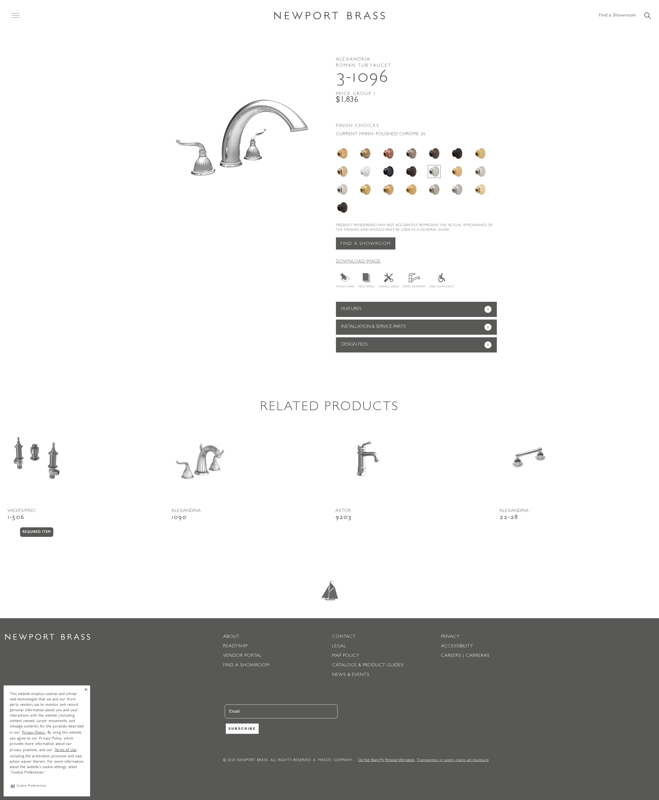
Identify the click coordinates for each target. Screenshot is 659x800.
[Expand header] (15, 15)
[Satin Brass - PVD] (365, 189)
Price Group (356, 94)
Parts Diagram (414, 287)
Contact (344, 637)
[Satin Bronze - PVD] (388, 189)
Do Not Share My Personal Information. (386, 760)
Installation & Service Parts (415, 327)
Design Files (415, 345)
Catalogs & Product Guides (368, 665)
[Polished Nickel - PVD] (342, 189)
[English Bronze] (434, 153)
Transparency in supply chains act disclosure (453, 760)
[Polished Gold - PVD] (457, 171)
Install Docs (388, 287)
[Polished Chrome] (434, 171)
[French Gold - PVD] (342, 171)
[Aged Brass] (342, 153)
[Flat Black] (457, 153)
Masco (324, 760)
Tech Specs (366, 287)
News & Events (350, 675)
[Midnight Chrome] (388, 171)
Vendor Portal (242, 656)
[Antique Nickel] (411, 153)
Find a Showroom (617, 15)
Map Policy (345, 656)
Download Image (358, 262)
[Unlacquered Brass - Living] (480, 189)
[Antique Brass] (365, 153)
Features (415, 309)
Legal (339, 646)
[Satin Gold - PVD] (411, 189)
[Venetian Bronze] (342, 207)
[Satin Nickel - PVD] (434, 189)
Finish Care (345, 287)
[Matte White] (365, 171)
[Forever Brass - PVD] (480, 153)
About (231, 637)
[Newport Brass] (329, 15)
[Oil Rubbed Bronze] (411, 171)
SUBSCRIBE (242, 728)
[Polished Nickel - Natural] (480, 171)
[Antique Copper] (388, 153)
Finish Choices (357, 126)
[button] (28, 786)
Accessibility (457, 646)
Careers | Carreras (465, 656)
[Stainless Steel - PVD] (457, 189)
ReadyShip (235, 646)
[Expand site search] (647, 16)
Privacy (450, 637)
